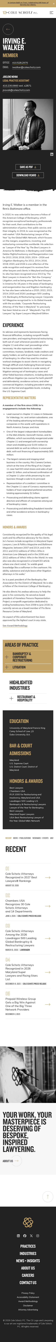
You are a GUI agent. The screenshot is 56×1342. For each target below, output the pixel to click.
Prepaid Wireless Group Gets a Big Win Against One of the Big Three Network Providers (20, 1004)
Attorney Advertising (28, 1309)
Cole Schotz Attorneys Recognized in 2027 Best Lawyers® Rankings (21, 877)
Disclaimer (28, 1305)
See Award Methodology (15, 625)
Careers (28, 1275)
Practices (27, 1246)
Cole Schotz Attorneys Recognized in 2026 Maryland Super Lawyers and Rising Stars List (21, 972)
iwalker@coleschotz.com (26, 67)
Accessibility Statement (28, 1297)
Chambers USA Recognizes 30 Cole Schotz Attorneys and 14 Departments (18, 906)
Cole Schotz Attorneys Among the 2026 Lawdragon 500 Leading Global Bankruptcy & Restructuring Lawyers (20, 938)
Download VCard (26, 175)
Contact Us (28, 1282)
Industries (28, 1253)
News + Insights (28, 1261)
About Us (8, 1161)
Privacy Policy (28, 1293)
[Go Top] (47, 1196)
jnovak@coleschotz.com (16, 90)
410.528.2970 (20, 62)
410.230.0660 (10, 85)
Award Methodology (28, 1301)
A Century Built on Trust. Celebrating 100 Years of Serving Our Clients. (28, 4)
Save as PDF (26, 167)
